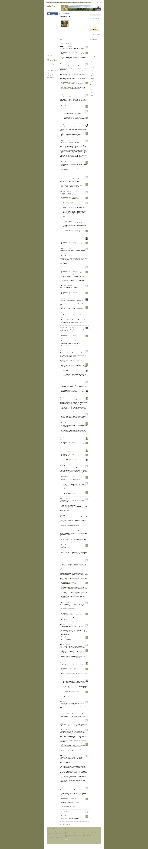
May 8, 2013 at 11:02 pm (72, 613)
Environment (92, 79)
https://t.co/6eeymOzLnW (89, 833)
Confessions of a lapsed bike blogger (52, 63)
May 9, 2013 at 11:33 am (72, 636)
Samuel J (62, 124)
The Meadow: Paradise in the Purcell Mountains (52, 57)
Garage (85, 2)
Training (92, 78)
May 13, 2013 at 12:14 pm (75, 691)
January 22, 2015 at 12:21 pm (73, 798)
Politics (91, 89)
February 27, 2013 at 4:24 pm (73, 335)
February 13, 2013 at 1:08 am (68, 124)
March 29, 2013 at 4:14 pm (71, 390)
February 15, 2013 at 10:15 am (75, 230)
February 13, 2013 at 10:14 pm (75, 117)
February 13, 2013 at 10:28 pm (73, 133)
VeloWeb (51, 5)
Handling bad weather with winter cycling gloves (55, 837)
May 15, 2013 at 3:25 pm (66, 701)
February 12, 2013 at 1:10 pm (68, 94)
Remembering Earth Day (51, 77)
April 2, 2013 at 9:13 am (67, 413)
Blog (58, 2)
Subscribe (99, 2)
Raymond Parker (64, 52)
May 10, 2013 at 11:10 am (72, 650)
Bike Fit (54, 2)
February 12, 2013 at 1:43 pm (73, 105)
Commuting (74, 2)
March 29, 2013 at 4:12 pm (72, 370)
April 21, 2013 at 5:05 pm (72, 483)
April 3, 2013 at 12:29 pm (72, 422)
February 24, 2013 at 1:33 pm (73, 271)
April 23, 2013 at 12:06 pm (72, 582)
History (92, 70)
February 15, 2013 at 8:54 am (73, 197)
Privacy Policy (83, 845)
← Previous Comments (64, 43)
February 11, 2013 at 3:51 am (67, 63)
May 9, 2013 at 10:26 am (69, 624)
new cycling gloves (75, 345)
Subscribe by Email (94, 39)
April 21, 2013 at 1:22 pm (70, 465)
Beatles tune (70, 231)
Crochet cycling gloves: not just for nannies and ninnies (52, 75)
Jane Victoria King (63, 327)
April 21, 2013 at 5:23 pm (75, 492)
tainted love (76, 231)
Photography (92, 87)
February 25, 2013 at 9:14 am (67, 285)
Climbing (92, 59)
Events (92, 69)
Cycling (91, 65)
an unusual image (70, 315)
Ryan (61, 63)
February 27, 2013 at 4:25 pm (73, 292)
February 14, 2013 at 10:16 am (67, 140)
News (91, 86)
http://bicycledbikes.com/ (64, 289)
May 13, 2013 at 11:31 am (72, 680)
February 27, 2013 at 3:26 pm (72, 327)
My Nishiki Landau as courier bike (52, 70)
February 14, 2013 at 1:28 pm (73, 161)
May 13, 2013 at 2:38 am (69, 662)
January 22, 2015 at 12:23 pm (73, 815)
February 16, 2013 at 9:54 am (71, 237)
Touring (69, 2)
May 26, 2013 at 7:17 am (67, 719)
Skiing (92, 61)
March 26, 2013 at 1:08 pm (70, 350)
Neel (61, 811)
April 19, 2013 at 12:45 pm (72, 459)
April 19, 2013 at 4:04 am (69, 449)
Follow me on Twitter (86, 835)
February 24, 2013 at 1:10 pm (67, 248)
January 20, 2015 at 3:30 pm (66, 811)
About (51, 2)
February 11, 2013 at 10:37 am (73, 82)
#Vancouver (85, 832)
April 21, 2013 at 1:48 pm (72, 476)
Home (48, 2)
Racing (92, 72)
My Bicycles (80, 2)
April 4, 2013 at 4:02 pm (72, 442)
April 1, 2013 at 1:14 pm (69, 397)
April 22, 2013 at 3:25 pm (72, 544)
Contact (89, 2)
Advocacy (92, 67)
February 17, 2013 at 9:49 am (73, 242)
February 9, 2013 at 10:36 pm (73, 52)
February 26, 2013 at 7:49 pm (76, 298)
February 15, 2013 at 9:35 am (73, 183)
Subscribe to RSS (93, 37)
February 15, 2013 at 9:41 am (70, 202)
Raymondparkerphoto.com (94, 27)
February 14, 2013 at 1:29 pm (68, 176)
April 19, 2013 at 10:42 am (72, 454)
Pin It (61, 39)
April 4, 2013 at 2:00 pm (69, 437)
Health (91, 83)
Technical (92, 75)
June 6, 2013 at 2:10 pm (72, 744)
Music (91, 84)
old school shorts (68, 669)
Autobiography (92, 62)
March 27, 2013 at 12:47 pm (73, 364)
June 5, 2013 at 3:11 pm (66, 729)
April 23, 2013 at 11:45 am (67, 559)
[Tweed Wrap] (65, 23)
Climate (92, 81)
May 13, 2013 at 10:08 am (72, 668)
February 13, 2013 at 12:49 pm (69, 110)
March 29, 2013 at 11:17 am (67, 381)
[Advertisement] (73, 32)
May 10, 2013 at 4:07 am (66, 644)
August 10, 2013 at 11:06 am (67, 755)
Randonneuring (63, 2)
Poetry (92, 95)
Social (91, 90)
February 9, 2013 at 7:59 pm (69, 46)
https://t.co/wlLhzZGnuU (87, 831)
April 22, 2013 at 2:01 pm (66, 498)
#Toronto (89, 832)
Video (91, 92)
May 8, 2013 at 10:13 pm (65, 602)
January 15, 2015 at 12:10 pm (73, 787)
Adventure (91, 58)
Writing (91, 94)
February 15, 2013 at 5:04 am (67, 191)
